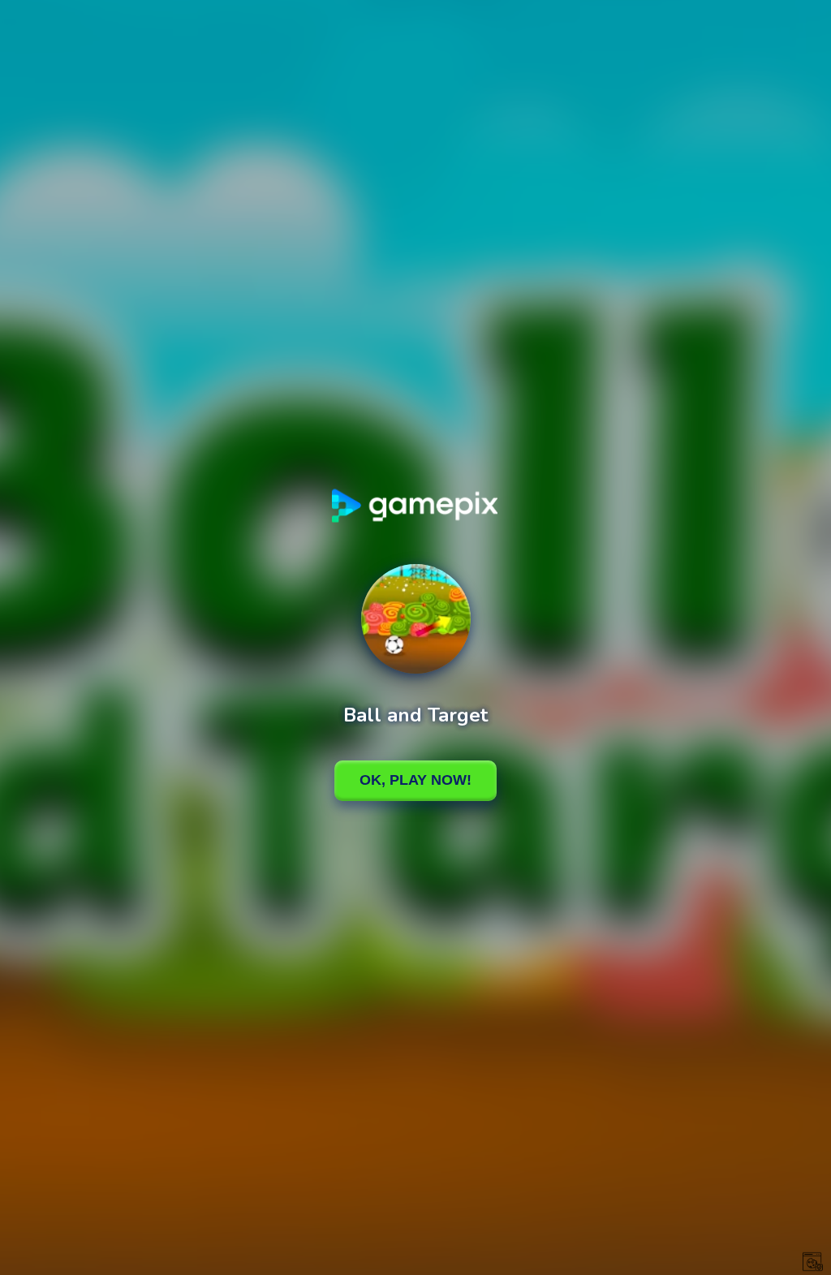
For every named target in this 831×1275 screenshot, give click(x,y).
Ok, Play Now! (415, 780)
